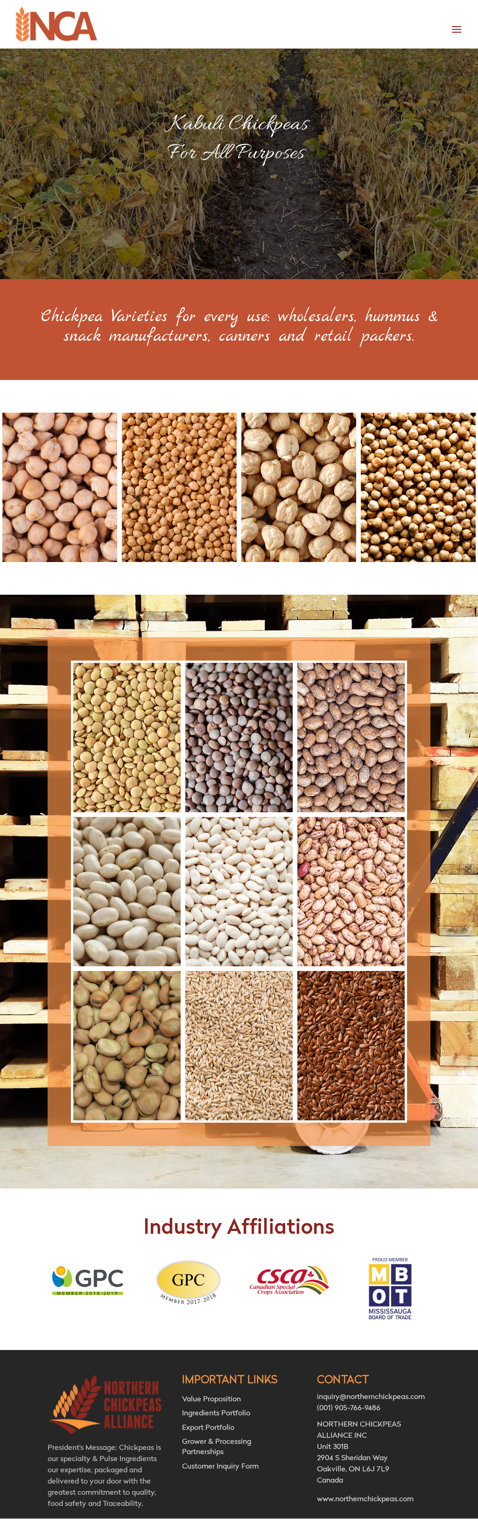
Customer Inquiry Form (220, 1466)
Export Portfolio (208, 1428)
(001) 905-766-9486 (348, 1408)
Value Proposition (211, 1399)
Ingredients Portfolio (216, 1413)
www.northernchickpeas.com (365, 1499)
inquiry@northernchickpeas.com (371, 1397)
